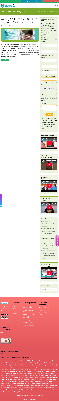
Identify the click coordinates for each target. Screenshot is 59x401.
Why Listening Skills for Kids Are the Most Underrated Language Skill (49, 238)
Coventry (39, 363)
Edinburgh (17, 361)
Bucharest (51, 381)
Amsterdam (8, 381)
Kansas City (21, 379)
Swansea (52, 367)
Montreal (8, 389)
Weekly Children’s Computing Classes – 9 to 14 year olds (19, 20)
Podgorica (23, 385)
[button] (2, 353)
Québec (53, 389)
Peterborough (42, 365)
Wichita (2, 381)
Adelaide (52, 387)
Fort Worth (8, 375)
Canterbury (35, 365)
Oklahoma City (53, 377)
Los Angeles (18, 371)
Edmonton (18, 389)
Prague (28, 385)
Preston (29, 367)
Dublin (20, 383)
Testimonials (46, 1)
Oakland (37, 377)
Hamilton (3, 392)
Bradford (3, 367)
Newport (39, 369)
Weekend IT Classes (28, 325)
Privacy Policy (42, 307)
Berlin (32, 381)
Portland (25, 373)
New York (49, 369)
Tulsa (35, 379)
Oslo (15, 385)
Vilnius (28, 387)
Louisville (15, 379)
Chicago (55, 369)
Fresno (30, 375)
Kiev (29, 383)
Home (38, 11)
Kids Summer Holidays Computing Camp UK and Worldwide (29, 315)
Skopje (52, 385)
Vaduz (17, 387)
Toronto (3, 389)
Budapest (3, 383)
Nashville (53, 371)
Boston (24, 371)
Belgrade (28, 381)
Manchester (35, 361)
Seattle (30, 373)
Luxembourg (38, 383)
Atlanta (2, 377)
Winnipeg (29, 389)
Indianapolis (48, 375)
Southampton (20, 363)
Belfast (46, 361)
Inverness (8, 367)
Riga (32, 385)
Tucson (47, 379)
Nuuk (12, 385)
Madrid (44, 383)
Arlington (14, 377)
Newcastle (8, 363)
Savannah (27, 379)
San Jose (40, 371)
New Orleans (47, 371)
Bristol (7, 361)
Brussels (46, 381)
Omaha (47, 377)
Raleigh (20, 377)
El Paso (42, 377)
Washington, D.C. (14, 373)
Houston (3, 373)
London (3, 361)
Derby (44, 363)
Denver (34, 373)
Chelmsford (46, 367)
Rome (35, 385)
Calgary (13, 389)
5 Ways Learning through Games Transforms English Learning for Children (48, 231)
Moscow (3, 385)
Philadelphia (40, 373)
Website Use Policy (44, 310)
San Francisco (10, 371)
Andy (14, 25)
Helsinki (25, 383)
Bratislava (40, 381)
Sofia (56, 385)
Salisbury (12, 369)
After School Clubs (28, 322)
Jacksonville (14, 375)
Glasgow (41, 361)
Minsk (47, 383)
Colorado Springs (23, 375)
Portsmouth (53, 363)
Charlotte (3, 379)
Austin (28, 371)
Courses (14, 313)
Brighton (22, 365)
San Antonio (34, 371)
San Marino (41, 385)
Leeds (48, 363)
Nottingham (55, 361)
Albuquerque (41, 379)
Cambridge (33, 363)
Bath (27, 365)
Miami (20, 373)
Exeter (30, 365)
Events (39, 1)
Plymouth (11, 365)
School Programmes (28, 320)
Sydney (37, 387)
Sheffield (17, 365)
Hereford (44, 369)
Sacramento (8, 377)
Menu (56, 5)
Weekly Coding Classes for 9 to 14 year (29, 306)
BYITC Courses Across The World (15, 357)
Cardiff (3, 363)
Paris (18, 385)
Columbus (25, 377)
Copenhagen (15, 383)
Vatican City (22, 387)
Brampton (48, 389)
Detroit (2, 375)
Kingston (14, 363)
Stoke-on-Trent (5, 365)
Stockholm (3, 387)
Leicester (27, 363)
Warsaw (33, 387)
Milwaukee (9, 379)
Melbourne (42, 387)
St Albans (18, 369)
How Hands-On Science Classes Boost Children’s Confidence (48, 224)
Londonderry (24, 369)
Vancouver (42, 389)
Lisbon (32, 383)
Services (14, 311)
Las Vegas (46, 373)
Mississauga (35, 389)
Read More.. (5, 59)
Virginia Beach (53, 379)
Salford (3, 369)
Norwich (49, 365)
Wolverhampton (23, 367)
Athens (23, 381)
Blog (13, 306)
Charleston (41, 375)
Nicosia (8, 385)
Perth (47, 387)
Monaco (52, 383)
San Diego (3, 371)
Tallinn (8, 387)
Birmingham (24, 361)
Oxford (29, 361)
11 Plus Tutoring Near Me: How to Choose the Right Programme (48, 246)
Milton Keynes (32, 369)
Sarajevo (47, 385)
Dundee (54, 365)
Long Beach (31, 377)
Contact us (15, 308)
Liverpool (12, 361)
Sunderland (15, 367)
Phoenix (52, 373)
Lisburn (34, 367)
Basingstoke (17, 392)
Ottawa (24, 389)
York (50, 361)
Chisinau (8, 383)
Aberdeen (39, 367)
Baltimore (54, 375)
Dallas (7, 373)
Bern (36, 381)
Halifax (8, 392)
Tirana (12, 387)
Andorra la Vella (16, 381)
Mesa (32, 379)
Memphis (35, 375)
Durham (7, 369)
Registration (55, 1)
